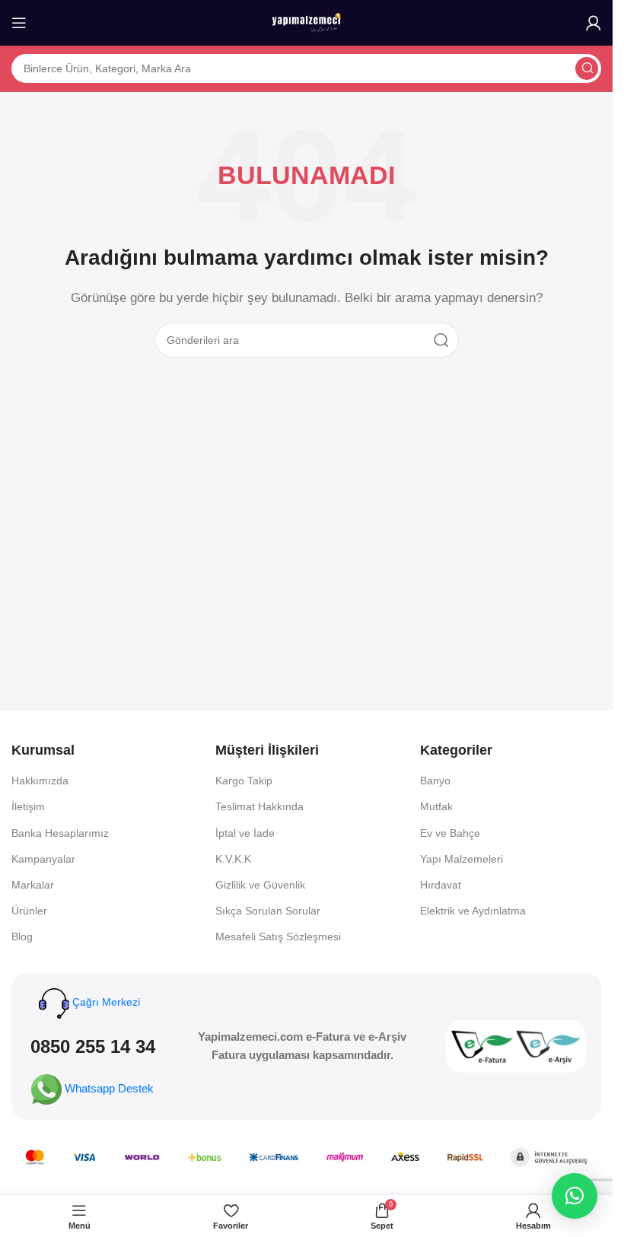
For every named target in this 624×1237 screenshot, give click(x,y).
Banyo (435, 780)
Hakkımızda (39, 780)
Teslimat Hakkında (259, 806)
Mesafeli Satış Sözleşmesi (278, 936)
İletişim (28, 806)
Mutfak (436, 806)
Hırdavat (440, 885)
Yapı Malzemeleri (461, 859)
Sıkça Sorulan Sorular (267, 911)
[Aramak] (586, 68)
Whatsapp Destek (109, 1088)
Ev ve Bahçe (450, 833)
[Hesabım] (593, 23)
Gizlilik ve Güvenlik (260, 885)
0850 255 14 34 (92, 1046)
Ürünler (29, 911)
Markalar (32, 885)
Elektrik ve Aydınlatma (473, 911)
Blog (22, 936)
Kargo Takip (243, 780)
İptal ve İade (245, 833)
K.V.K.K (233, 859)
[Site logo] (306, 21)
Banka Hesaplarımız (60, 833)
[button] (574, 1196)
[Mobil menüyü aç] (19, 23)
